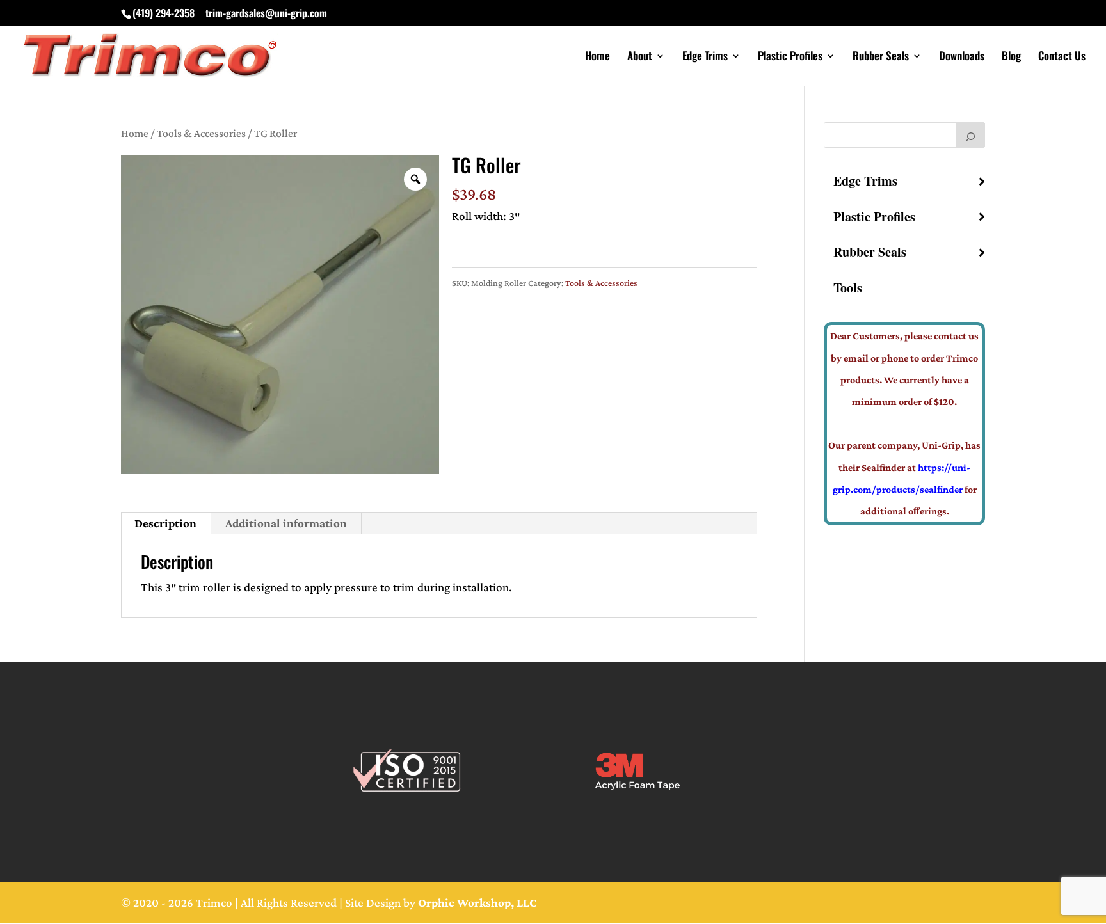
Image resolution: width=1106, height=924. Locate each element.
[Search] (970, 135)
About (639, 57)
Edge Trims (705, 57)
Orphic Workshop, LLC (477, 902)
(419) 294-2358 (163, 12)
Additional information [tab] (286, 523)
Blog (1011, 57)
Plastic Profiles (790, 57)
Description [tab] (165, 523)
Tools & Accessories (201, 133)
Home (597, 57)
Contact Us (1062, 57)
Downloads (961, 57)
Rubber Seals (881, 57)
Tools (847, 287)
